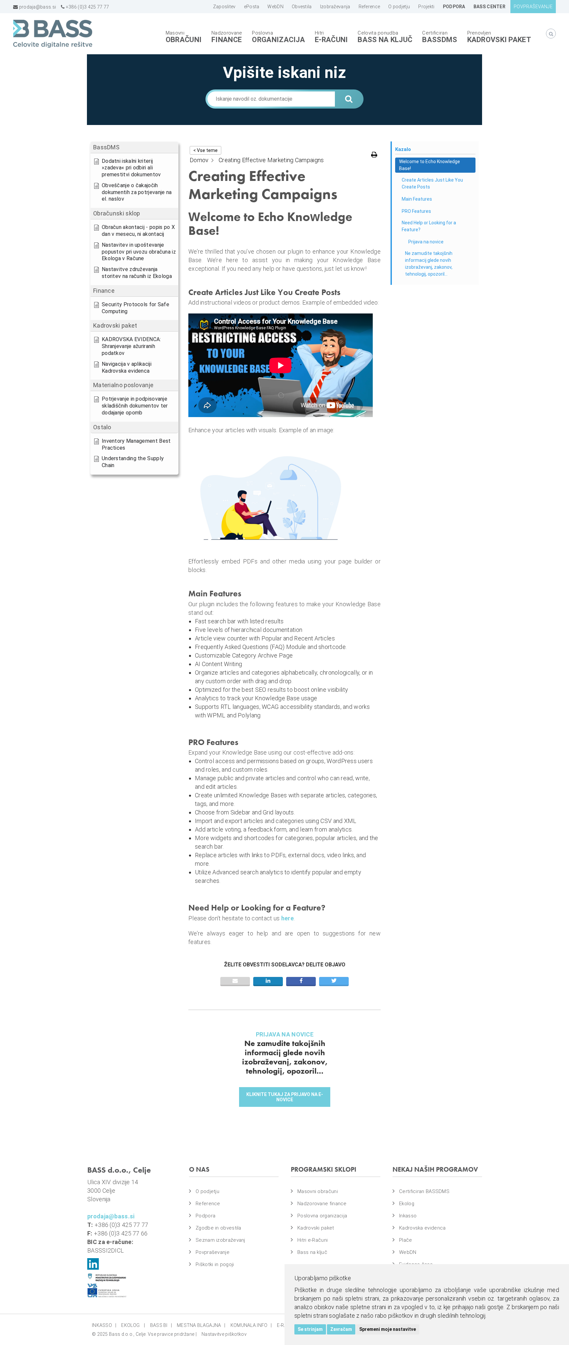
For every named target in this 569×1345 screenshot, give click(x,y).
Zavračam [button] (341, 1329)
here (287, 918)
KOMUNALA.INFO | (251, 1325)
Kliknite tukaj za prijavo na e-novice (284, 1097)
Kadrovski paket (499, 40)
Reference (208, 1204)
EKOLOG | (133, 1325)
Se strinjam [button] (310, 1329)
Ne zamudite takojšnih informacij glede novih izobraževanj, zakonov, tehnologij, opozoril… (428, 264)
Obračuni (184, 40)
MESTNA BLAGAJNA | (201, 1325)
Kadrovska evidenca (422, 1228)
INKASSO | (104, 1325)
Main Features (417, 199)
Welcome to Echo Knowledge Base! (429, 165)
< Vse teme (205, 150)
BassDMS (439, 40)
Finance (226, 40)
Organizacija (278, 40)
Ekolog (406, 1204)
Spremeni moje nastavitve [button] (387, 1329)
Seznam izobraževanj (220, 1240)
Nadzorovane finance (322, 1204)
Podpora (205, 1216)
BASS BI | (161, 1325)
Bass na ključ (385, 40)
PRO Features (416, 211)
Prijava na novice (426, 241)
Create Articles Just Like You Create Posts (432, 183)
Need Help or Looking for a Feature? (429, 226)
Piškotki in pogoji (215, 1264)
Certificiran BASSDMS (424, 1191)
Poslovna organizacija (322, 1216)
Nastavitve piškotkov (224, 1334)
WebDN (408, 1252)
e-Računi (331, 40)
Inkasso (408, 1216)
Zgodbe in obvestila (218, 1228)
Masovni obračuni (317, 1191)
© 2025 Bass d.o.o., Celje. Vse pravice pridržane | (144, 1334)
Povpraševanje (213, 1252)
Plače (405, 1240)
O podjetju (207, 1191)
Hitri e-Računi (312, 1240)
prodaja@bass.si (37, 7)
